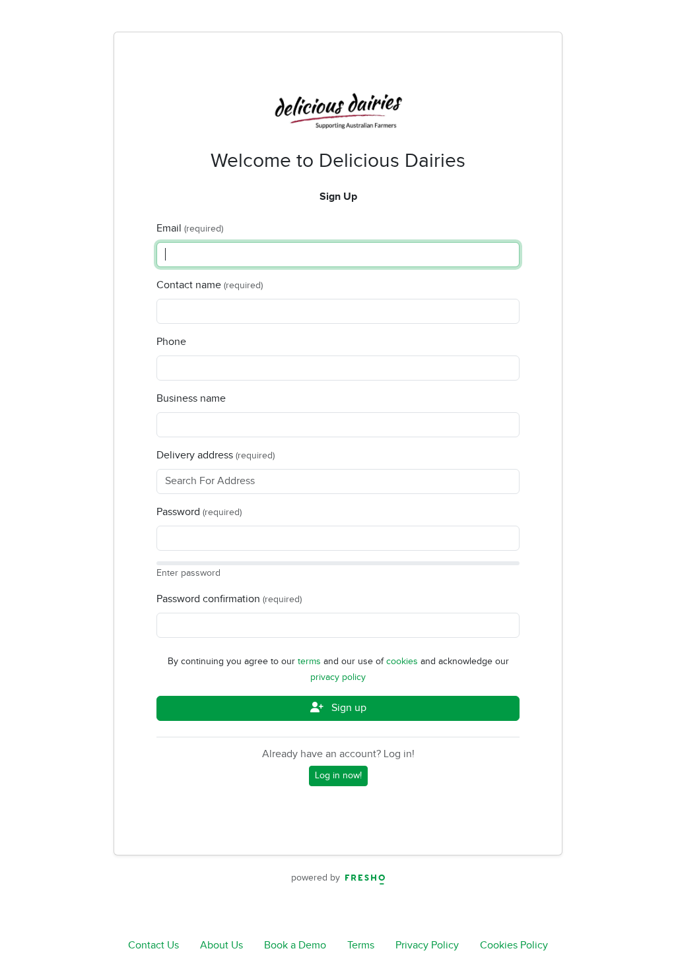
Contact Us (153, 945)
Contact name (188, 285)
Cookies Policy (514, 945)
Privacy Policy (427, 945)
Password (178, 512)
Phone (171, 342)
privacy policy (338, 677)
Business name (191, 398)
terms (310, 661)
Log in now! (338, 775)
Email (169, 228)
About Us (221, 945)
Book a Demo (295, 945)
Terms (360, 945)
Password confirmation (208, 599)
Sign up (347, 708)
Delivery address (194, 455)
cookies (403, 661)
